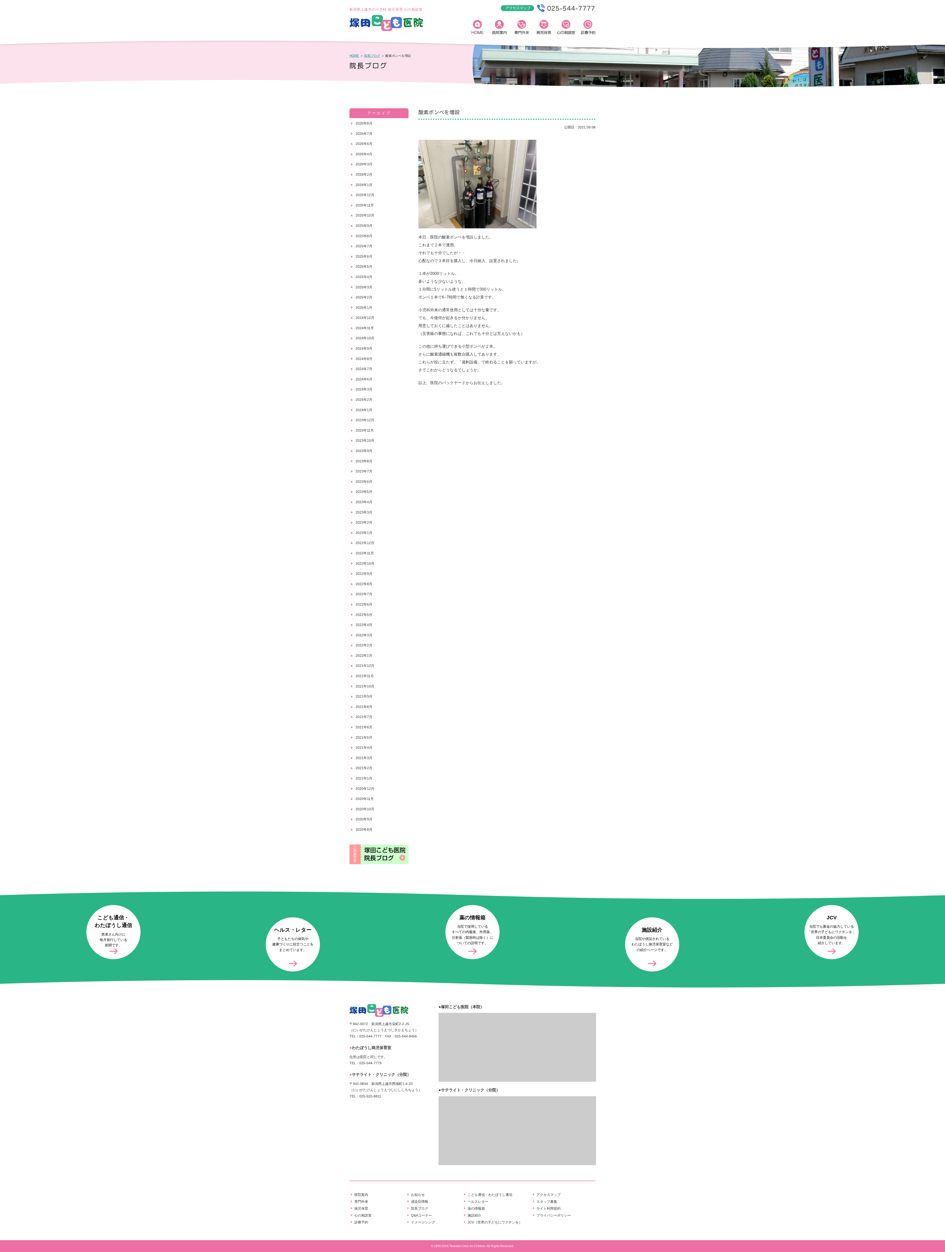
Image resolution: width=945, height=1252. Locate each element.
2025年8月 (364, 236)
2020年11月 (365, 799)
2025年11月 (365, 205)
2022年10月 (365, 563)
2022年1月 (364, 655)
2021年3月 (364, 758)
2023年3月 (364, 512)
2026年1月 (364, 185)
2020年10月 (365, 809)
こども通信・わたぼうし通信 (490, 1195)
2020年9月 (364, 819)
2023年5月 (364, 492)
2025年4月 (364, 277)
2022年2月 (364, 645)
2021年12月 (365, 666)
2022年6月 (364, 604)
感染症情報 (419, 1202)
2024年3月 (364, 389)
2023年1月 (364, 533)
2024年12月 (365, 318)
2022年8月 (364, 584)
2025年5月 (364, 266)
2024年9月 (364, 348)
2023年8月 (364, 461)
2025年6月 (364, 256)
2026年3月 (364, 164)
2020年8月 (364, 829)
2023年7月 (364, 471)
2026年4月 (364, 154)
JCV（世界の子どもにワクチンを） (495, 1222)
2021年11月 (365, 676)
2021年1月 (364, 778)
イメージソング (423, 1222)
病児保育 (544, 28)
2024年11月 (365, 328)
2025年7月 (364, 246)
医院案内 (499, 28)
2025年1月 (364, 308)
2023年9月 (364, 451)
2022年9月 (364, 574)
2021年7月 (364, 717)
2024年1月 (364, 410)
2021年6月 (364, 727)
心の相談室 (566, 28)
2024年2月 (364, 400)
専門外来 (522, 28)
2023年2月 (364, 522)
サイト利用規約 (548, 1208)
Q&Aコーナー (421, 1215)
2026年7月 (364, 134)
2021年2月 (364, 768)
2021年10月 (365, 686)
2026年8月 (364, 123)
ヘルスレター (478, 1202)
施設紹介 (474, 1215)
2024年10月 (365, 338)
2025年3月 (364, 287)
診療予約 (588, 28)
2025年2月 (364, 297)
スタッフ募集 (546, 1202)
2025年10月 (365, 215)
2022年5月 (364, 615)
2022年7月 (364, 594)
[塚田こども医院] (386, 30)
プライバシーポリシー (553, 1215)
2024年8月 (364, 359)
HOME (477, 28)
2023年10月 (365, 440)
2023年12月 (365, 420)
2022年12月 (365, 543)
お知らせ (418, 1195)
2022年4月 (364, 625)
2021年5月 (364, 737)
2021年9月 (364, 696)
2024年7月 (364, 369)
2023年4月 (364, 502)
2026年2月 (364, 174)
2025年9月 (364, 226)
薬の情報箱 (476, 1208)
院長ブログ (372, 56)
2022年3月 (364, 635)
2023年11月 (365, 430)
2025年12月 (365, 195)
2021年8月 (364, 707)
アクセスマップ (548, 1195)
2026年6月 (364, 144)
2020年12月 (365, 789)
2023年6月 (364, 482)
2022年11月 (365, 553)
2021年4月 (364, 748)
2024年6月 (364, 379)
